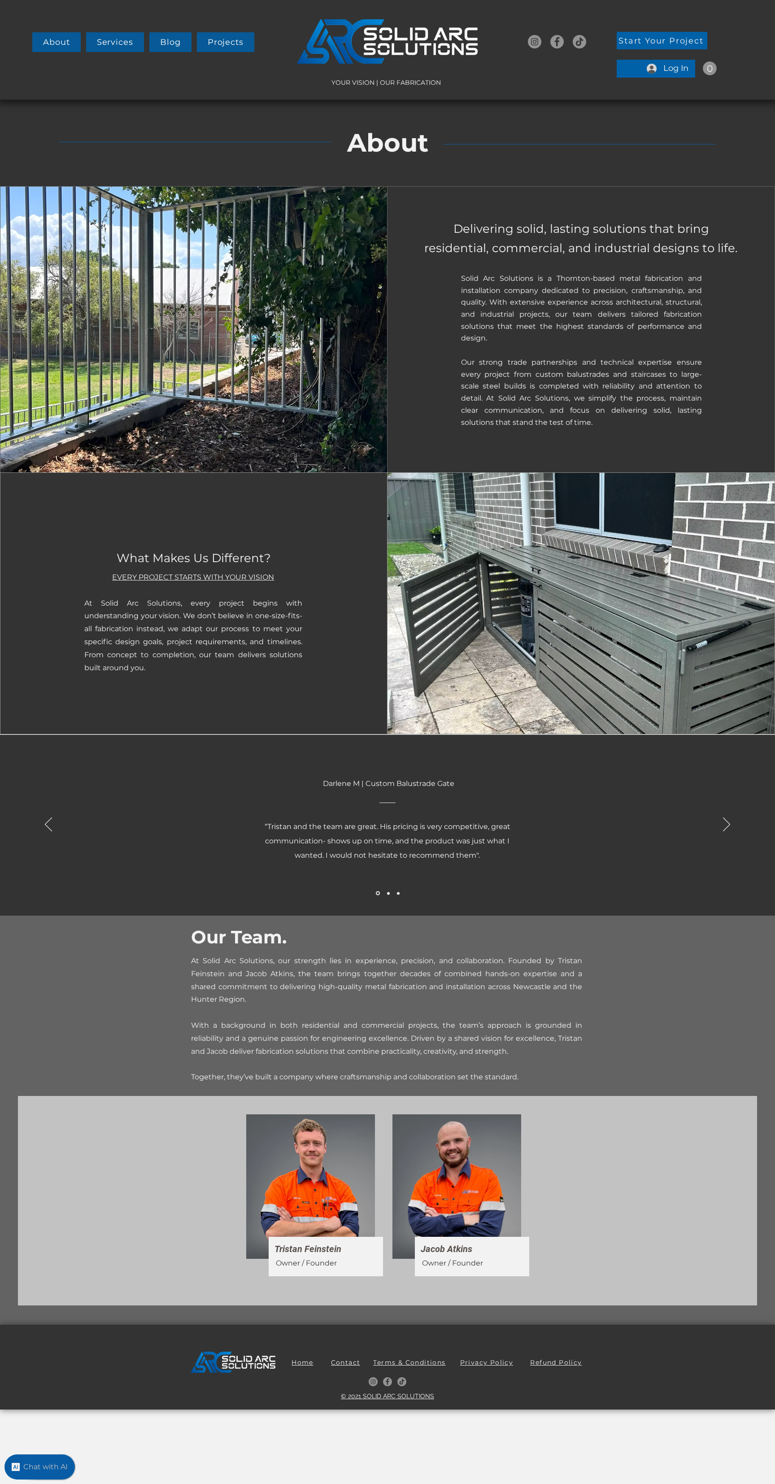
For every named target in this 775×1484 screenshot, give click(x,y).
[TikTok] (579, 41)
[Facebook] (557, 41)
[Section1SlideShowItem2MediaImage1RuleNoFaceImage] (388, 893)
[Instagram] (534, 41)
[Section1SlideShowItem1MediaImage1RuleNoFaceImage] (377, 893)
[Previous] (48, 825)
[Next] (726, 825)
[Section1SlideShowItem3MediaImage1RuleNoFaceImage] (398, 893)
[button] (115, 42)
